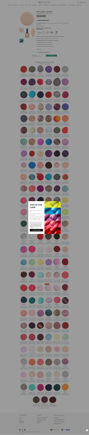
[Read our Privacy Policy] (42, 223)
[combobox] (32, 218)
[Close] (59, 202)
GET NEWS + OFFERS (36, 230)
